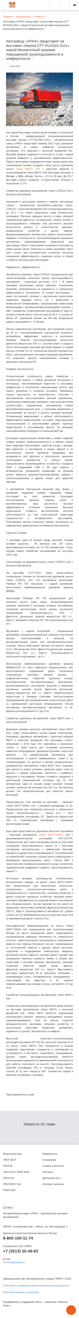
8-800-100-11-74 (18, 1238)
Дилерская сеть (52, 1178)
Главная (8, 16)
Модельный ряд (12, 1153)
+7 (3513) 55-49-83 (20, 1251)
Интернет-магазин (53, 1184)
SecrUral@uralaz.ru (14, 1262)
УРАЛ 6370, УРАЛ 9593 (16, 1172)
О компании (49, 1160)
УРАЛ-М (7, 1166)
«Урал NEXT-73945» (51, 834)
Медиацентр (23, 16)
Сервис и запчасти (53, 1166)
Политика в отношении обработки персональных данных (36, 1285)
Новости (39, 16)
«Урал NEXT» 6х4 (28, 169)
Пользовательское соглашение (21, 1292)
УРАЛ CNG (9, 1190)
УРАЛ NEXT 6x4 (12, 1184)
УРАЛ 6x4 (8, 1178)
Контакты (48, 1172)
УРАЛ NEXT (9, 1160)
